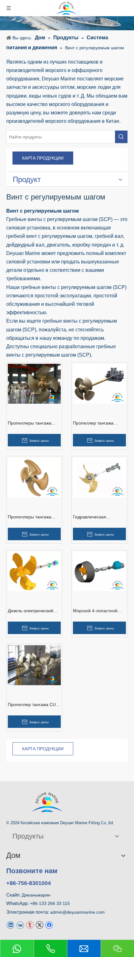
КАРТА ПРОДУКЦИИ (43, 158)
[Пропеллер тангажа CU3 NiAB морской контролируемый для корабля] (34, 664)
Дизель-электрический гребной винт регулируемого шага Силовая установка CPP (32, 611)
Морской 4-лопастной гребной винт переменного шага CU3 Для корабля (97, 611)
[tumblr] (30, 925)
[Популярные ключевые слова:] (121, 137)
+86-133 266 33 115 (50, 903)
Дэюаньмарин (36, 894)
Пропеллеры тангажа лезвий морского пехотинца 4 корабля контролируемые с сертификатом (29, 517)
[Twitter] (39, 925)
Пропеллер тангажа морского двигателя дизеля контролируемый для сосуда (98, 423)
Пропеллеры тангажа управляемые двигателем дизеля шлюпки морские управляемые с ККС (34, 423)
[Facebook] (49, 925)
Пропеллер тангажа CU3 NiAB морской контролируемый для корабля (33, 705)
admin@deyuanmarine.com (77, 912)
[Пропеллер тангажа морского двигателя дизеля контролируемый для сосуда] (99, 383)
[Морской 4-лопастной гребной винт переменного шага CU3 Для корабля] (99, 571)
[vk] (20, 925)
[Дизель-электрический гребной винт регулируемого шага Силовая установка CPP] (34, 571)
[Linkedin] (10, 925)
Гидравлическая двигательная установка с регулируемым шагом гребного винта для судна (99, 517)
